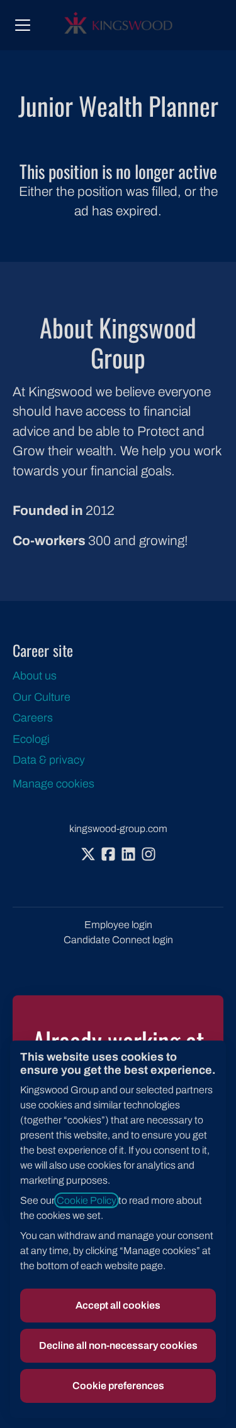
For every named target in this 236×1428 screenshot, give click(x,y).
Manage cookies (53, 783)
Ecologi (31, 739)
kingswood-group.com (118, 828)
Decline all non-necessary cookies (118, 1345)
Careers (33, 717)
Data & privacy (49, 760)
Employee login (118, 924)
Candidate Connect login (118, 939)
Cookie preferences (118, 1385)
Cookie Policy (86, 1200)
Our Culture (41, 697)
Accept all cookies (118, 1305)
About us (35, 675)
